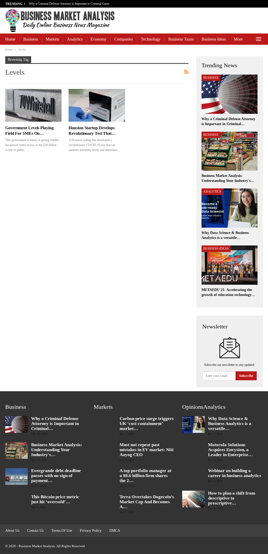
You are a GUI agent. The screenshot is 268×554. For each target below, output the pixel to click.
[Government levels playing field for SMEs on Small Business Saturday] (33, 105)
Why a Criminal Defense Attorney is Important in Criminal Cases (69, 3)
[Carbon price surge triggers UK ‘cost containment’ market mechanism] (105, 424)
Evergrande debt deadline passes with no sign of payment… (56, 475)
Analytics (75, 39)
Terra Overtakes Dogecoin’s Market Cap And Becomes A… (147, 501)
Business (30, 39)
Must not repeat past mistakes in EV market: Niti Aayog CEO (147, 449)
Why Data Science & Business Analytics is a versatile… (229, 423)
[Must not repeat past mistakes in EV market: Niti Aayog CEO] (105, 450)
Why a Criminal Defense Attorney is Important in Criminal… (55, 423)
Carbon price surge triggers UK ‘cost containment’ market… (147, 423)
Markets (52, 39)
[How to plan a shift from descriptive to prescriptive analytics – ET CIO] (193, 499)
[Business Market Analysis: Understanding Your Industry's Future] (230, 151)
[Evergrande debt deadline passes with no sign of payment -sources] (16, 476)
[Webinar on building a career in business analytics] (193, 476)
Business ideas (214, 39)
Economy (99, 39)
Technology (150, 39)
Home (10, 39)
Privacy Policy (91, 531)
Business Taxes (181, 39)
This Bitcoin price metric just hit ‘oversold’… (55, 499)
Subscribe (246, 376)
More (238, 39)
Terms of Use (61, 531)
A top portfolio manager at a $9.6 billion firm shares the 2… (145, 475)
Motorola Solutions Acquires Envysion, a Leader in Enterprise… (230, 449)
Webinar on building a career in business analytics (234, 473)
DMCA (114, 531)
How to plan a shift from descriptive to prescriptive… (231, 498)
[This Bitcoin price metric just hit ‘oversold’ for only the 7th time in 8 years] (16, 502)
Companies (123, 39)
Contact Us (35, 531)
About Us (12, 531)
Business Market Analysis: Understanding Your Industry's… (56, 449)
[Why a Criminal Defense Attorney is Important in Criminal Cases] (230, 94)
